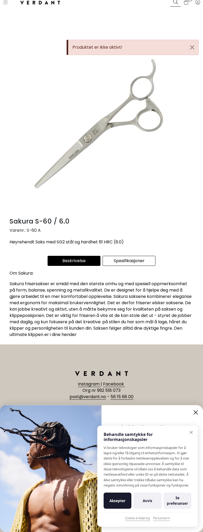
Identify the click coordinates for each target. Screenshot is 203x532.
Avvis (147, 500)
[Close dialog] (195, 412)
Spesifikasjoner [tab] (129, 261)
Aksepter (117, 500)
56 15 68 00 (121, 397)
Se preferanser (177, 500)
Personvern (161, 518)
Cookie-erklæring (137, 518)
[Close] (192, 47)
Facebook (114, 384)
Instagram (89, 384)
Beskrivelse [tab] (74, 261)
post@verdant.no (88, 397)
